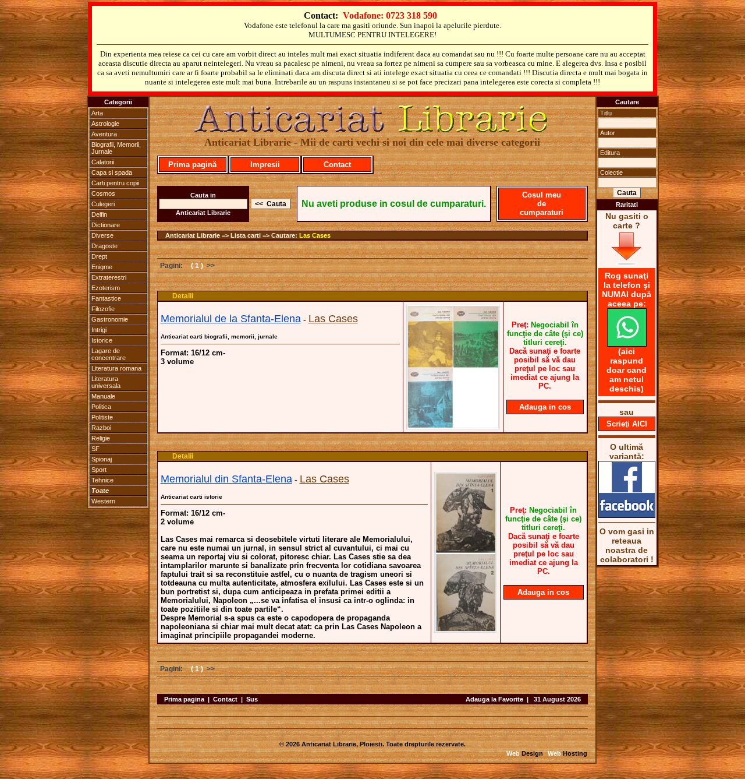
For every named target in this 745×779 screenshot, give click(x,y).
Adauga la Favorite (494, 699)
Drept (99, 256)
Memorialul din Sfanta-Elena (226, 479)
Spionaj (101, 459)
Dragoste (104, 245)
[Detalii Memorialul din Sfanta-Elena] (465, 629)
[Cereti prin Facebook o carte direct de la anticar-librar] (626, 515)
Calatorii (102, 161)
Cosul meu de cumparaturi (541, 204)
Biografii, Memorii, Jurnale (116, 148)
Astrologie (105, 123)
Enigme (101, 266)
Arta (97, 113)
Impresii (265, 164)
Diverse (102, 235)
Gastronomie (109, 319)
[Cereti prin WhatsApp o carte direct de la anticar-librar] (627, 343)
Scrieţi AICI (626, 424)
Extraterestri (108, 277)
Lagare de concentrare (108, 354)
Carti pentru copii (115, 182)
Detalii (182, 296)
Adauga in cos (545, 407)
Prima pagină (192, 164)
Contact (337, 164)
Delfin (99, 214)
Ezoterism (105, 287)
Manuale (103, 396)
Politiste (102, 417)
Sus (252, 699)
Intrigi (99, 329)
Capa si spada (111, 172)
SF (95, 448)
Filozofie (103, 308)
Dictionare (105, 224)
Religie (100, 438)
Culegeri (103, 203)
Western (103, 501)
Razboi (101, 427)
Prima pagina (184, 699)
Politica (101, 406)
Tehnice (102, 480)
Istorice (101, 340)
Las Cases (315, 235)
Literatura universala (105, 382)
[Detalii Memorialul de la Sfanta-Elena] (453, 426)
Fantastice (106, 298)
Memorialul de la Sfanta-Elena (231, 319)
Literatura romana (116, 368)
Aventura (104, 134)
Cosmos (103, 193)
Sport (99, 469)
